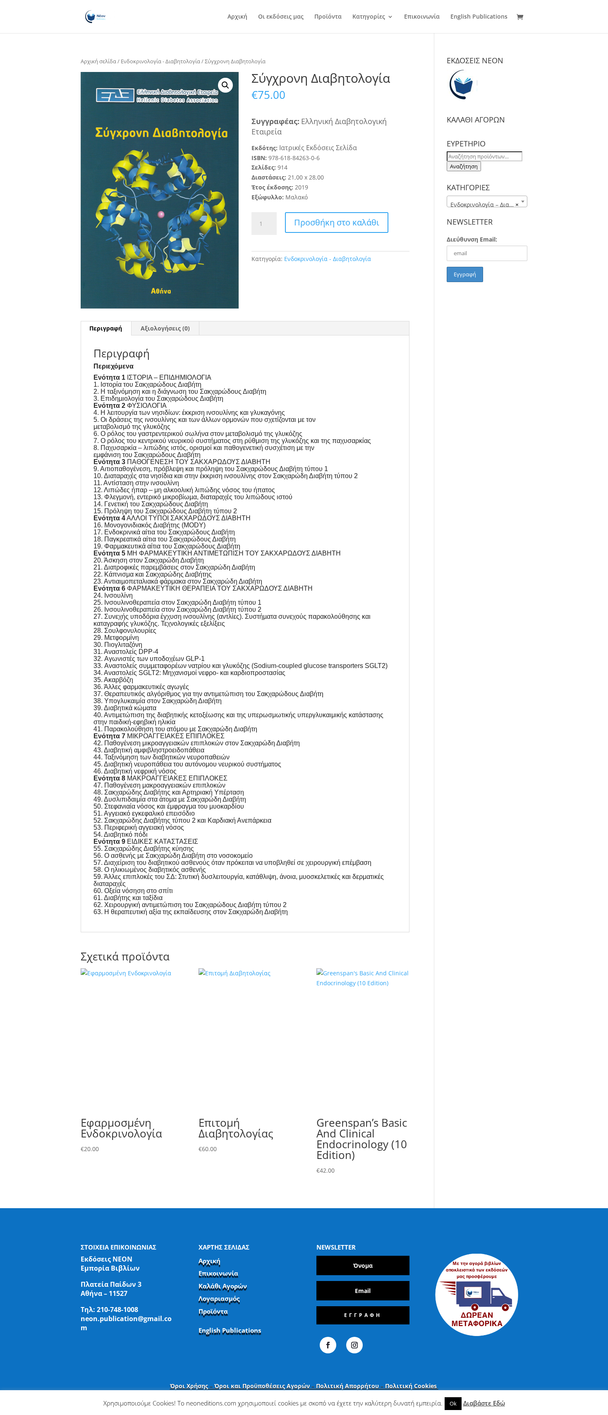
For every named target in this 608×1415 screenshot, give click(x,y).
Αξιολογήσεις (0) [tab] (165, 328)
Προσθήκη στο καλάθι (336, 222)
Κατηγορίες (368, 17)
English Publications (478, 17)
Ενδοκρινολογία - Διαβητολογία (160, 61)
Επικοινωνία (422, 17)
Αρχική (237, 17)
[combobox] (487, 201)
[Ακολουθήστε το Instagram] (354, 1345)
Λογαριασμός (219, 1298)
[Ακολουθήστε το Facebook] (328, 1345)
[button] (225, 85)
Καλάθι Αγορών (223, 1286)
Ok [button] (453, 1403)
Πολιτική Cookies (411, 1386)
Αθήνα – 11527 (104, 1293)
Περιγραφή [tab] (105, 328)
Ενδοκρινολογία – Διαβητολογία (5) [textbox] (488, 204)
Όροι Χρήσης (189, 1386)
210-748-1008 (117, 1309)
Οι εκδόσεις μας (281, 17)
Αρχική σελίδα (98, 61)
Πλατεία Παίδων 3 (111, 1284)
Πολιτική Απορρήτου (347, 1386)
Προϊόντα (328, 17)
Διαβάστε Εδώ (484, 1403)
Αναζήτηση (464, 166)
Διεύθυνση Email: (472, 239)
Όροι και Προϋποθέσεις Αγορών (262, 1386)
